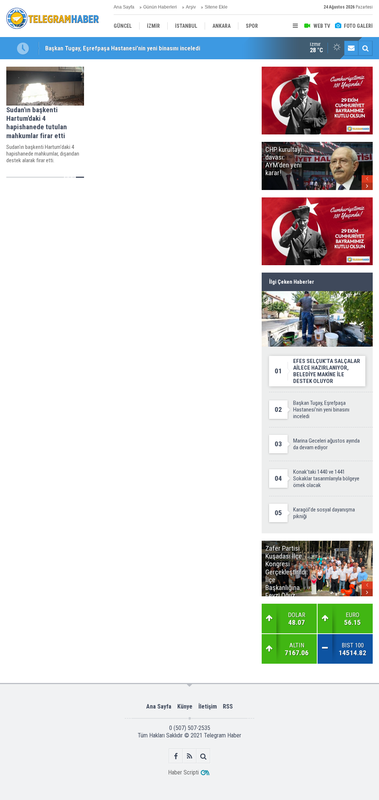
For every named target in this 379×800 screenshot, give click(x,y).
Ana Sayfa (124, 7)
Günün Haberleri (160, 7)
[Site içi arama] (365, 48)
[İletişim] (351, 48)
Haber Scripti (183, 772)
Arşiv (191, 7)
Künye (184, 706)
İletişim (207, 706)
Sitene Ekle (216, 7)
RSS (228, 706)
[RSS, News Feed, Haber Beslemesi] (190, 756)
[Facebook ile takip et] (176, 756)
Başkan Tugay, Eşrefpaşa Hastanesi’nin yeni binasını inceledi (122, 47)
